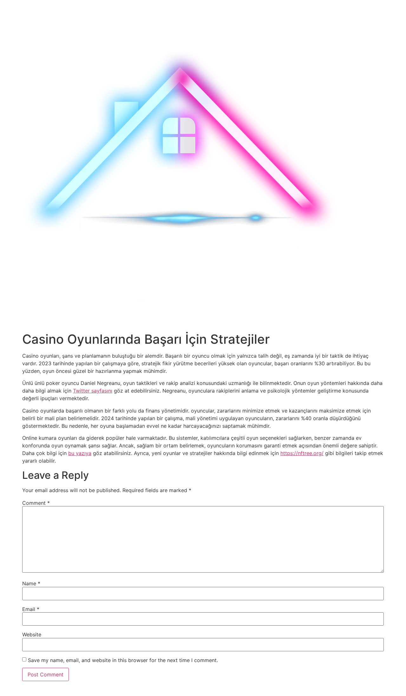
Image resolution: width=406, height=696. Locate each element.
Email (30, 609)
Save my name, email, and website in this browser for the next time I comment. (123, 660)
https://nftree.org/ (302, 453)
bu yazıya (79, 453)
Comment (36, 502)
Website (31, 634)
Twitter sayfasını (92, 390)
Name (31, 583)
